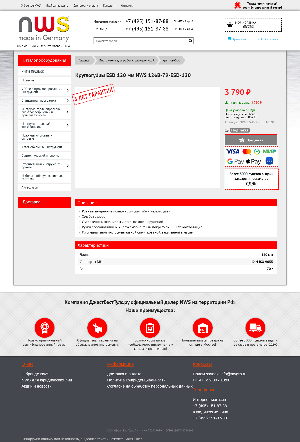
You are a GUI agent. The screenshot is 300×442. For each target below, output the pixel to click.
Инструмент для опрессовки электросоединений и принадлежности (42, 112)
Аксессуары (30, 187)
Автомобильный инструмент (42, 147)
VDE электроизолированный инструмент (42, 90)
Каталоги (109, 5)
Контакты (127, 5)
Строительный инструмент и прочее (42, 165)
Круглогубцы (172, 60)
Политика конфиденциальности (136, 380)
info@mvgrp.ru (233, 374)
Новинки (28, 80)
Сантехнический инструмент (42, 155)
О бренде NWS (31, 5)
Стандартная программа (39, 100)
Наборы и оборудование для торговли (42, 177)
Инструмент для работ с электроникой (39, 125)
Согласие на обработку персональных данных (150, 386)
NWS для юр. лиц (57, 5)
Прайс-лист (240, 39)
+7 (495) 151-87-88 (146, 21)
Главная (84, 60)
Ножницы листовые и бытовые (37, 136)
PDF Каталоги (268, 39)
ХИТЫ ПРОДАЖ (33, 72)
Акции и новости (37, 386)
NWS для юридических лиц (47, 380)
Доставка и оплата (86, 5)
